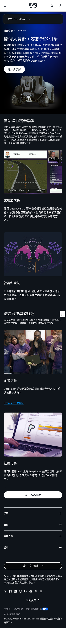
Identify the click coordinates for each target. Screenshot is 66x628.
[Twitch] (25, 592)
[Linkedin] (15, 592)
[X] (5, 592)
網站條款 (18, 608)
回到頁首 (31, 600)
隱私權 (7, 608)
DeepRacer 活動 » (14, 402)
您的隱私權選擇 (34, 608)
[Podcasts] (36, 592)
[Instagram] (20, 592)
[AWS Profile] (60, 6)
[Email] (41, 592)
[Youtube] (30, 592)
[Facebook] (10, 592)
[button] (19, 19)
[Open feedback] (62, 314)
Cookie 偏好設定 (12, 613)
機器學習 (8, 30)
